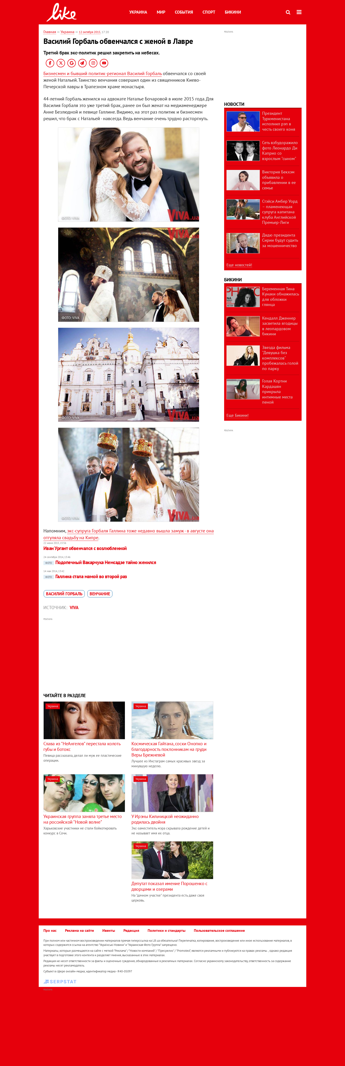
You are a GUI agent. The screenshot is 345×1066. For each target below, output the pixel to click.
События (184, 12)
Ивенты (108, 930)
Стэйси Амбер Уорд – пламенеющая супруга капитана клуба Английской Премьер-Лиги (280, 212)
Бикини (233, 12)
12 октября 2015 (89, 32)
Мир (161, 12)
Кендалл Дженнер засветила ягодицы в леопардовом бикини (280, 326)
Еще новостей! (239, 264)
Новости (234, 104)
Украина (138, 12)
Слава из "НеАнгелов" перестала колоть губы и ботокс (81, 746)
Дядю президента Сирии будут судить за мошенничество (280, 240)
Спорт (209, 12)
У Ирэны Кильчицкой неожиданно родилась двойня (165, 819)
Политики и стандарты (166, 930)
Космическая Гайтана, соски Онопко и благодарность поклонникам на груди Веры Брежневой (168, 749)
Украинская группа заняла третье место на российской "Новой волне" (82, 819)
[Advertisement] (128, 655)
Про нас (50, 930)
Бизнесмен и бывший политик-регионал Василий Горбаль (102, 73)
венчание (100, 593)
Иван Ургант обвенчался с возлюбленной (85, 548)
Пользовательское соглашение (219, 930)
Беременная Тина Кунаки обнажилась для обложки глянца (280, 296)
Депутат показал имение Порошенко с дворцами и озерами (169, 886)
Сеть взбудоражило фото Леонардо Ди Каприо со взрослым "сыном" (280, 150)
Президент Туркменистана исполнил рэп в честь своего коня (278, 121)
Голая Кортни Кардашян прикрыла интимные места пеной (277, 391)
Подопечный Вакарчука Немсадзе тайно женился (100, 562)
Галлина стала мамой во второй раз (86, 576)
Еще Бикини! (237, 415)
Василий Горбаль (64, 593)
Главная (49, 31)
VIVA (74, 607)
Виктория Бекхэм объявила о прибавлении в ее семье (279, 180)
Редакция (131, 930)
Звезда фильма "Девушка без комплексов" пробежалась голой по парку (280, 358)
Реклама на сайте (79, 930)
